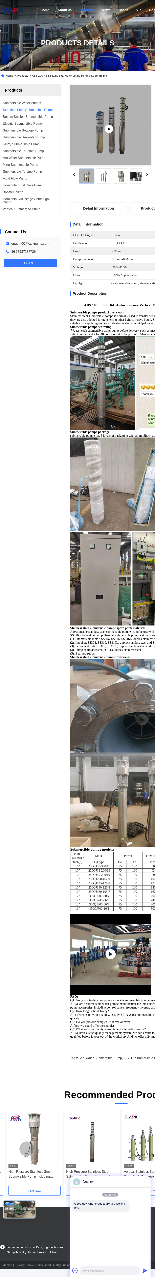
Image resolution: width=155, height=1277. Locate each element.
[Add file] (75, 1270)
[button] (26, 1148)
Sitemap (7, 1265)
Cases (123, 10)
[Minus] (144, 1181)
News (106, 10)
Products (87, 10)
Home (44, 10)
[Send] (145, 1270)
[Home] (12, 10)
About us (65, 10)
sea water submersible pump (100, 1058)
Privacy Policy (24, 1265)
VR (138, 10)
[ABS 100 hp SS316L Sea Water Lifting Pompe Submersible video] (110, 125)
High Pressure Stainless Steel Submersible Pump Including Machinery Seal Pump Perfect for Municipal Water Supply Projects (32, 1174)
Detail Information (98, 208)
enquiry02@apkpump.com (30, 243)
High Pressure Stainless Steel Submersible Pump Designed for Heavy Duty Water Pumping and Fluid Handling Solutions (89, 1174)
